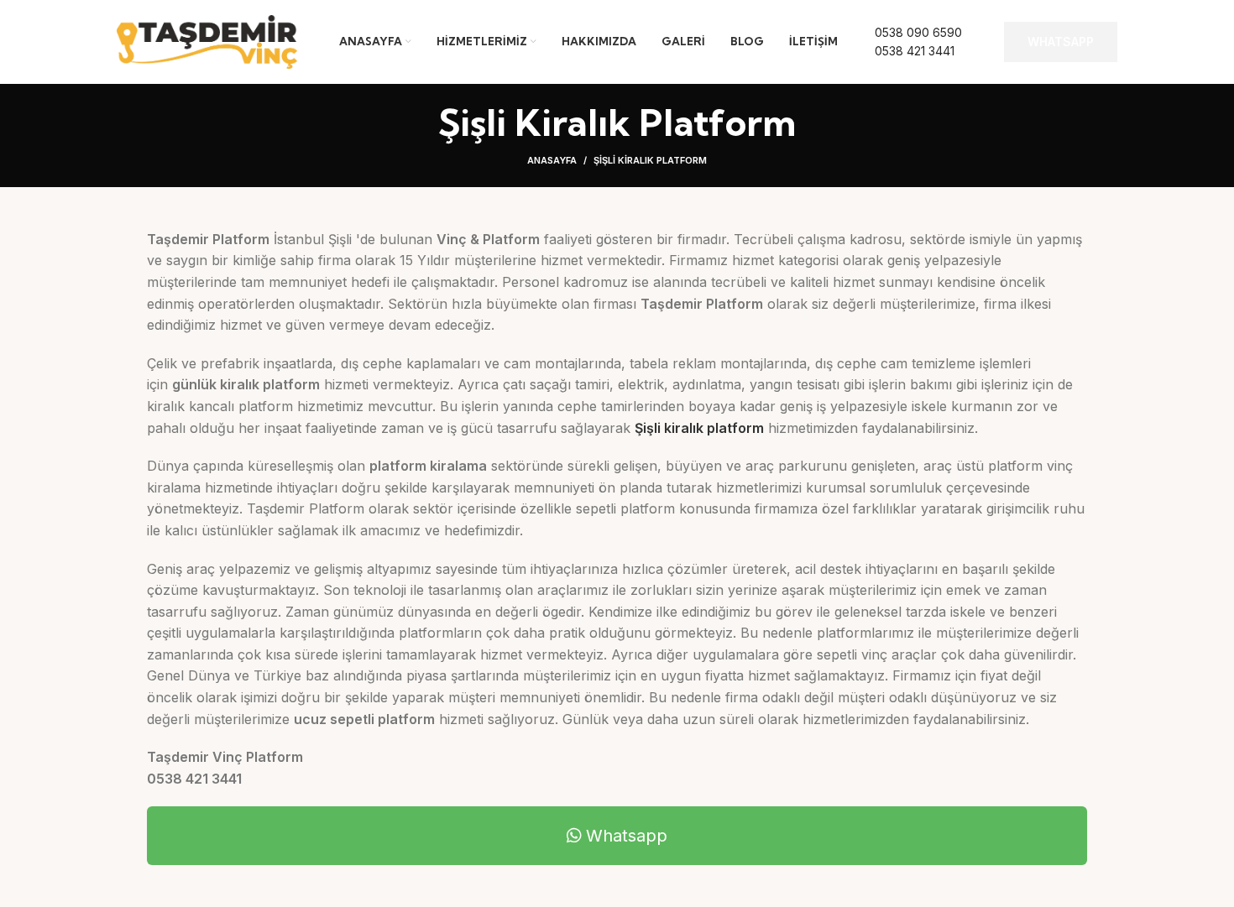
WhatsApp (1060, 41)
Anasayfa (552, 160)
